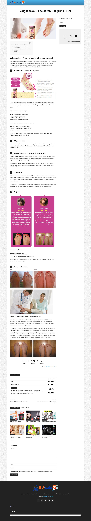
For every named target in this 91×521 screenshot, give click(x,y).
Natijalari (15, 51)
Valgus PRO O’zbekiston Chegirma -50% (18, 401)
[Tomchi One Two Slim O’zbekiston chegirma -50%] (33, 430)
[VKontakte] (49, 500)
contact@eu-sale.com (48, 496)
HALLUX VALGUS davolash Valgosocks (21, 46)
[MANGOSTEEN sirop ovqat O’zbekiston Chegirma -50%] (17, 416)
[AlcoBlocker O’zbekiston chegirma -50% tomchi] (33, 416)
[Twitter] (42, 500)
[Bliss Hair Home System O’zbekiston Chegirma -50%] (17, 430)
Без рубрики (12, 419)
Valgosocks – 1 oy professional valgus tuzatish (21, 44)
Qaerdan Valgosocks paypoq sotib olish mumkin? (22, 48)
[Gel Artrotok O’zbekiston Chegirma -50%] (49, 416)
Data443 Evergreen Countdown (51, 366)
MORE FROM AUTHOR (25, 407)
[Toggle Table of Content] (29, 43)
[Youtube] (52, 500)
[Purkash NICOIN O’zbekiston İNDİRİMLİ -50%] (49, 430)
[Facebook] (38, 500)
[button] (79, 2)
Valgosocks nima (17, 47)
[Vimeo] (45, 500)
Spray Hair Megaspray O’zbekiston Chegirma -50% (46, 402)
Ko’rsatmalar (16, 50)
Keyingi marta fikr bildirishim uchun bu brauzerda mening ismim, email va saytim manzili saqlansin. (32, 471)
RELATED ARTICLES (15, 407)
